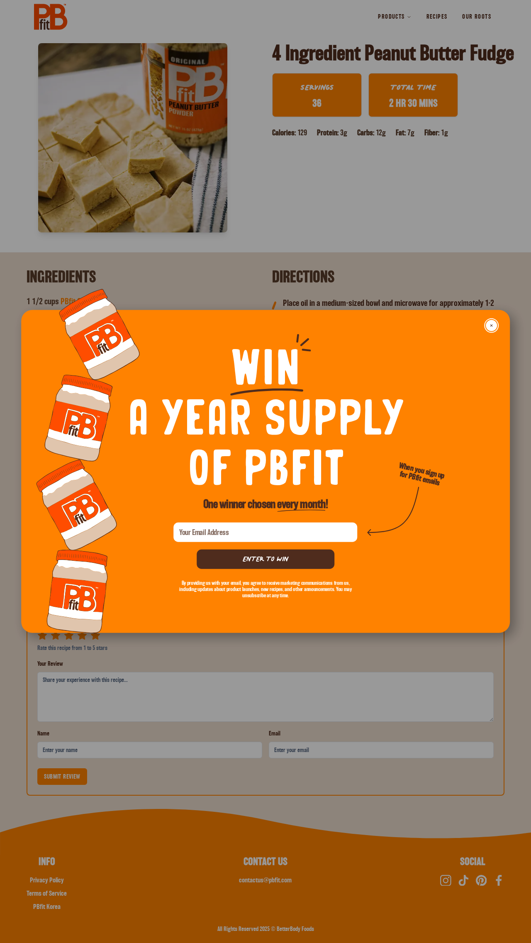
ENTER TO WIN (265, 559)
